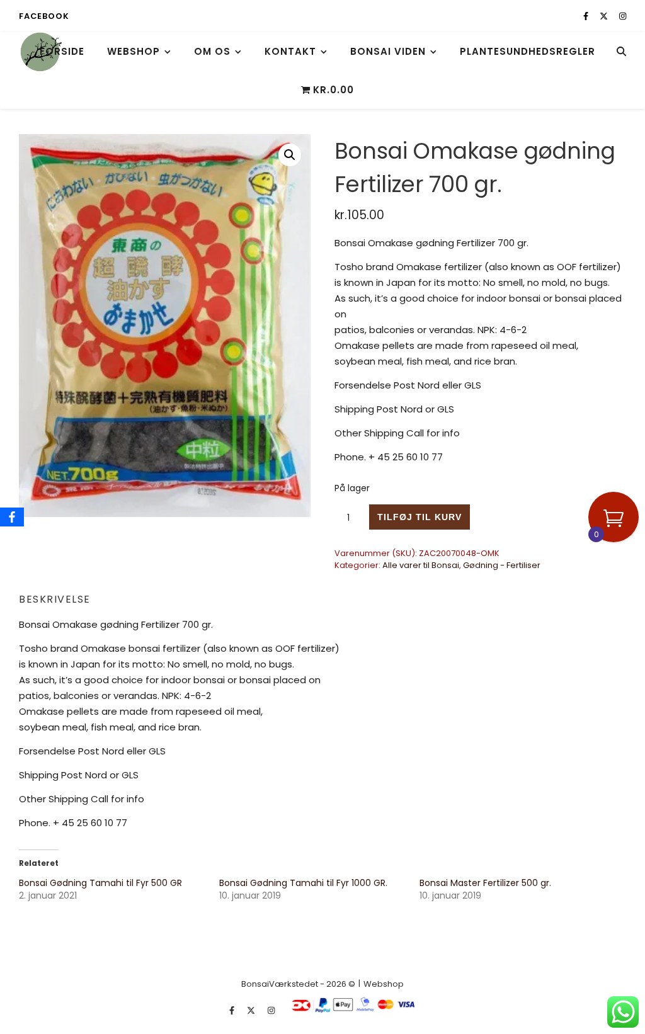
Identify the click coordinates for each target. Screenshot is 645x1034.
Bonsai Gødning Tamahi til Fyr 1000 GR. (303, 883)
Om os (212, 51)
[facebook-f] (586, 16)
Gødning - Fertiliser (501, 565)
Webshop (133, 51)
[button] (289, 155)
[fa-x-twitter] (605, 16)
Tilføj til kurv (419, 517)
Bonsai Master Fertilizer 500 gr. (485, 883)
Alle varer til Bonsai (420, 565)
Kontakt (290, 51)
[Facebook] (12, 517)
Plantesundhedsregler (527, 51)
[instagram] (622, 16)
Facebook (44, 16)
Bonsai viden (388, 51)
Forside (62, 51)
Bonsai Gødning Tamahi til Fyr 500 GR (100, 883)
